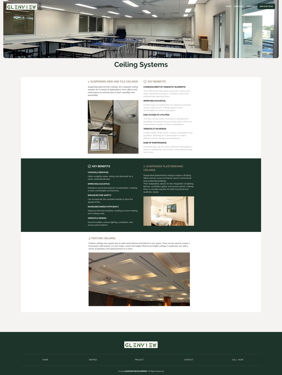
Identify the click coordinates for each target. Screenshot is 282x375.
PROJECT (139, 359)
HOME (45, 359)
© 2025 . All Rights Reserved (141, 371)
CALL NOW (237, 359)
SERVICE (93, 359)
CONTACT (188, 359)
